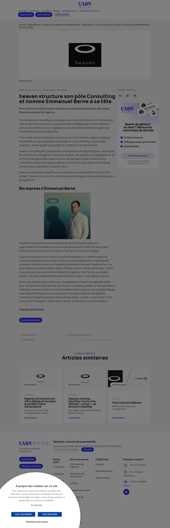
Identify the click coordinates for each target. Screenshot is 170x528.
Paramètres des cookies (37, 522)
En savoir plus (36, 505)
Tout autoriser (23, 514)
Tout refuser (49, 514)
